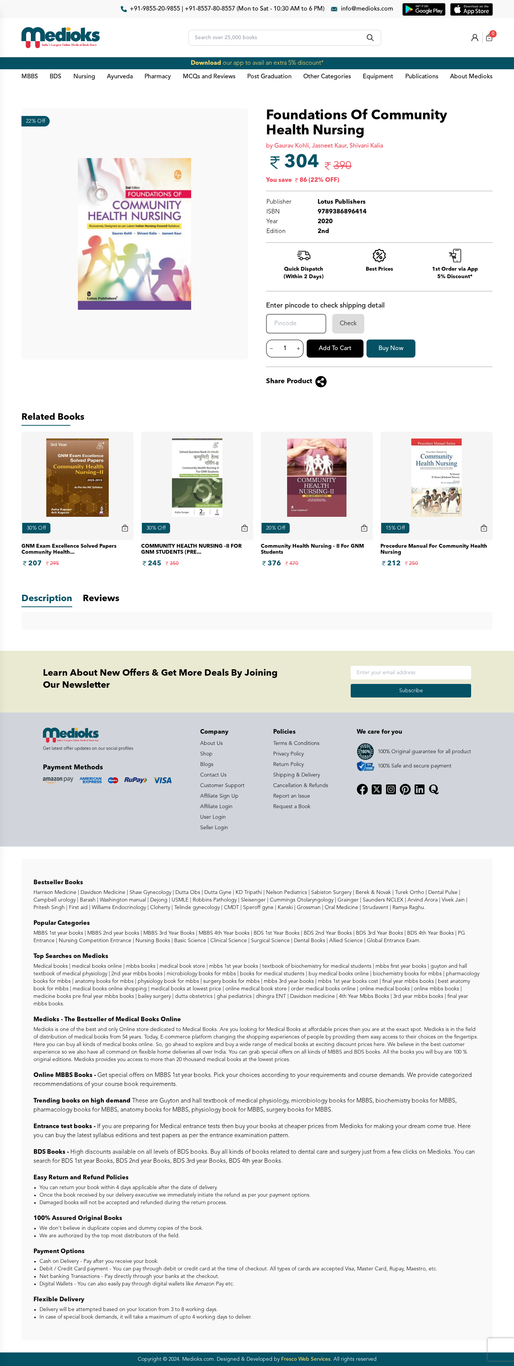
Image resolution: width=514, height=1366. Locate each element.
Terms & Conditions (296, 743)
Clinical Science (228, 940)
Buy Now (391, 349)
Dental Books (308, 940)
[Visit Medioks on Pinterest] (405, 789)
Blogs (206, 764)
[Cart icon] (125, 528)
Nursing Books (152, 940)
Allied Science (345, 940)
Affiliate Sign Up (219, 796)
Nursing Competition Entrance (94, 940)
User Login (213, 817)
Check (348, 324)
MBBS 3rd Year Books (168, 933)
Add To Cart (335, 349)
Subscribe (411, 690)
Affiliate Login (216, 806)
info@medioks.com (367, 9)
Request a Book (291, 806)
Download (206, 63)
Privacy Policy (288, 754)
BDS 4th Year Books (430, 933)
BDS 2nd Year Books (327, 933)
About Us (211, 743)
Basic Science (189, 940)
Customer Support (222, 785)
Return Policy (288, 764)
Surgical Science (269, 940)
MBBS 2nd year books (112, 933)
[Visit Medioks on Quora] (433, 789)
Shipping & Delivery (296, 775)
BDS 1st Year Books (276, 933)
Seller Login (214, 827)
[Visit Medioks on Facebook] (362, 789)
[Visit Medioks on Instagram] (391, 789)
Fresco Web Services (305, 1359)
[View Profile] (474, 37)
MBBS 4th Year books (223, 933)
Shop (206, 754)
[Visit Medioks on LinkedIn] (419, 789)
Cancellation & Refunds (300, 785)
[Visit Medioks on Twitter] (376, 789)
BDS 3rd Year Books (378, 933)
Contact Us (213, 775)
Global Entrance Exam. (393, 940)
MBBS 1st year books (59, 933)
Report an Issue (291, 796)
